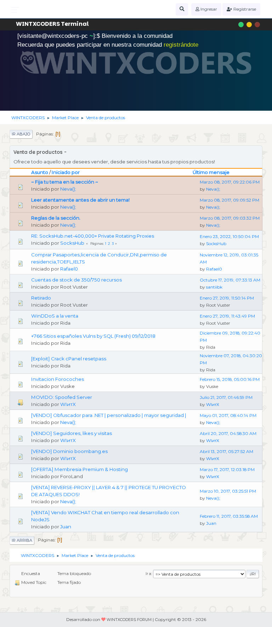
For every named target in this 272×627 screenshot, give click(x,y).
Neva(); (68, 189)
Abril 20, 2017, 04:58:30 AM (228, 433)
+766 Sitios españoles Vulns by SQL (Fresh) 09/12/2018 (93, 336)
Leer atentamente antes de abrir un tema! (80, 200)
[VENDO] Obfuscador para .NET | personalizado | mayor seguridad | (108, 415)
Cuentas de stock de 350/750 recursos (76, 280)
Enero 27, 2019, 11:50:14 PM (227, 298)
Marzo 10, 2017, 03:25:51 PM (228, 491)
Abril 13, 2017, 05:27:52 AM (226, 451)
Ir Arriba (22, 540)
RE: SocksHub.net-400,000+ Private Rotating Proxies (92, 236)
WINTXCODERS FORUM (129, 619)
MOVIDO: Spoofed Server (61, 397)
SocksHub (72, 243)
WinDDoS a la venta (54, 316)
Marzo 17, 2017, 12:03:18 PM (227, 469)
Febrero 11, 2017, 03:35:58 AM (229, 516)
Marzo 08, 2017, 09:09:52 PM (229, 200)
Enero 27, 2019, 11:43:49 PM (227, 316)
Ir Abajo (21, 134)
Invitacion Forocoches (57, 379)
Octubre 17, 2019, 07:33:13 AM (230, 280)
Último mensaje (211, 172)
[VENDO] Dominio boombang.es (69, 451)
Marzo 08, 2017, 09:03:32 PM (230, 218)
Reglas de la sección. (55, 218)
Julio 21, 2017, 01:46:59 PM (226, 397)
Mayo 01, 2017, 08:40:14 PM (228, 415)
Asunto (39, 172)
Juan (65, 526)
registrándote (181, 44)
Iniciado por (66, 172)
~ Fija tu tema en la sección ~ (64, 182)
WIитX (68, 404)
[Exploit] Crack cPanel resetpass (68, 358)
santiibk (214, 287)
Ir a (148, 573)
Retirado (41, 298)
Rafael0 (69, 269)
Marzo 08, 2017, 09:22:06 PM (230, 182)
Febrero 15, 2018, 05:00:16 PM (230, 379)
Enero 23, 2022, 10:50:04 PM (229, 236)
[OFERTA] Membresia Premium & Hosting (79, 469)
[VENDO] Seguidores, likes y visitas (71, 433)
